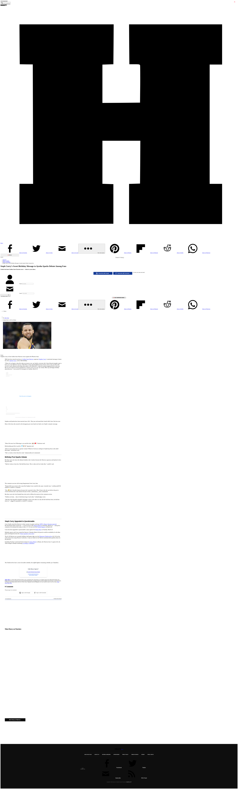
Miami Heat (38, 529)
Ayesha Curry (12, 360)
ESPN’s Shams (43, 524)
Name (20, 283)
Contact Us (96, 754)
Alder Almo (6, 317)
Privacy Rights (151, 754)
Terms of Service (134, 754)
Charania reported (51, 524)
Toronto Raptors (41, 527)
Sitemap (143, 754)
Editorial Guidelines (106, 754)
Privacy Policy (125, 754)
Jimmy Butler (32, 542)
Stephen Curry (42, 359)
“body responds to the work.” (27, 533)
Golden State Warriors (28, 359)
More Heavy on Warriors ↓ (15, 719)
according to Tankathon (28, 543)
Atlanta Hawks (37, 525)
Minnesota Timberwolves (45, 536)
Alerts (10, 255)
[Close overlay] (234, 2)
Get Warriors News (119, 297)
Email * (20, 293)
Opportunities (116, 754)
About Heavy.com (87, 754)
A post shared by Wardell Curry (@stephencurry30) (25, 417)
